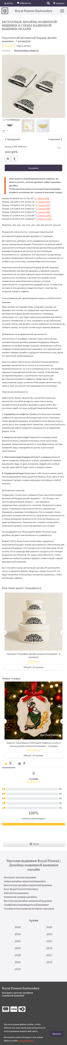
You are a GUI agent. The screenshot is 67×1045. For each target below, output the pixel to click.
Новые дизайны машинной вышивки (25, 881)
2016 (18, 962)
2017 (49, 955)
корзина (59, 3)
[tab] (8, 764)
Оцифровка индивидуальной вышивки (26, 904)
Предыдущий (13, 139)
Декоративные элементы (26, 50)
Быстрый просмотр (33, 623)
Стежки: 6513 (43, 201)
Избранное (25, 2)
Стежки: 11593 (44, 218)
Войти (9, 3)
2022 (18, 941)
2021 (49, 941)
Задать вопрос (23, 45)
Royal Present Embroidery (33, 11)
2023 (49, 934)
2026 (18, 927)
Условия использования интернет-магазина (29, 908)
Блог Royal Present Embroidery (21, 889)
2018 (18, 955)
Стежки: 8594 (43, 208)
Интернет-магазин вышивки (20, 877)
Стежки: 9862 (43, 212)
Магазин (6, 50)
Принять (56, 1033)
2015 (49, 962)
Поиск (35, 843)
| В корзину (33, 667)
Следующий (54, 139)
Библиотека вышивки (16, 893)
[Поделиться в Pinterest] (8, 159)
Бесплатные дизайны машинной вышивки (28, 885)
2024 (18, 934)
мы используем (25, 1040)
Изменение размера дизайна (20, 896)
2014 (18, 969)
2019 (49, 948)
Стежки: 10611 (44, 215)
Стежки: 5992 (42, 198)
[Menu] (62, 11)
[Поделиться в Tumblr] (14, 159)
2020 (18, 948)
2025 (49, 927)
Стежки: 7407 (43, 205)
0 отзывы (33, 778)
